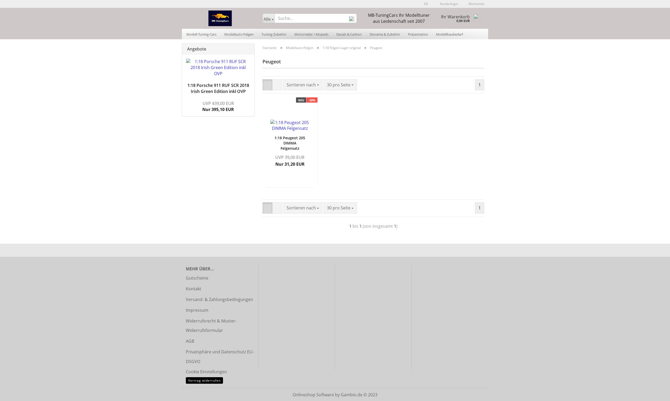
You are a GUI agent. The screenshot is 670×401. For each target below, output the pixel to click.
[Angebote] (248, 49)
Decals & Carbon (349, 34)
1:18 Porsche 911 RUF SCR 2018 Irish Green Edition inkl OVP (218, 88)
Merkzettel (475, 4)
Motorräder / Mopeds (311, 34)
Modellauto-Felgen (239, 34)
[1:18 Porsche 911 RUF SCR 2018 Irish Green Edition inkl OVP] (218, 68)
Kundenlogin (448, 4)
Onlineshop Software (313, 395)
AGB (190, 341)
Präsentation (418, 34)
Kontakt (193, 289)
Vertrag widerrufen (204, 380)
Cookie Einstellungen (206, 372)
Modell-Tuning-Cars (201, 34)
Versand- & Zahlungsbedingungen (219, 299)
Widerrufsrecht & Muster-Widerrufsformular (211, 325)
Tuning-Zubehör (274, 34)
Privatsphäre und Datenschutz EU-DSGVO (220, 356)
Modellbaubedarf (449, 34)
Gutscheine (197, 278)
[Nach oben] (655, 393)
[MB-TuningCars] (220, 18)
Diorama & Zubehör (385, 34)
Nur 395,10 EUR (218, 106)
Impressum (197, 310)
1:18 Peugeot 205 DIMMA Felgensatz (290, 143)
